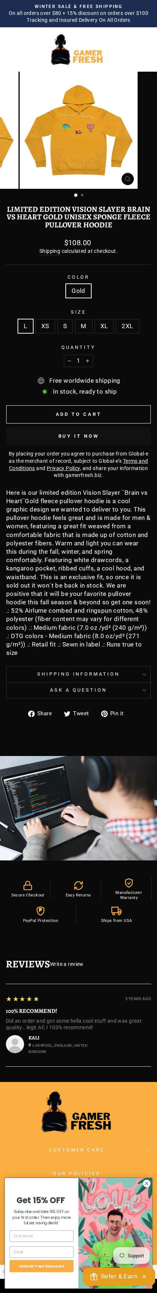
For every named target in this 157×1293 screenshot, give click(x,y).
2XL (127, 326)
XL (104, 326)
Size (79, 312)
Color (79, 277)
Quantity (78, 347)
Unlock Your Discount (41, 1266)
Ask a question (78, 690)
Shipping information (78, 674)
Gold (78, 290)
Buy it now (78, 436)
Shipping (49, 251)
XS (45, 326)
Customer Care (77, 1150)
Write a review (67, 964)
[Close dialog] (147, 1183)
